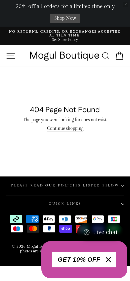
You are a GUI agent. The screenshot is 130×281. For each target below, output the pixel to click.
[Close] (108, 259)
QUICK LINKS (65, 204)
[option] (65, 36)
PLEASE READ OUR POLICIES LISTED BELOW (65, 185)
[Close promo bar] (125, 4)
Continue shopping (65, 128)
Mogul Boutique (64, 56)
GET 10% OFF (79, 259)
